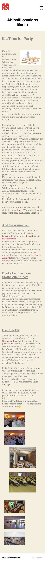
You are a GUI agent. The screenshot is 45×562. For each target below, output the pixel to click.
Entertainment (9, 239)
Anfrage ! (18, 210)
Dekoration (30, 236)
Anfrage (6, 384)
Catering (6, 236)
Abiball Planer (14, 557)
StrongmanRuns (9, 341)
